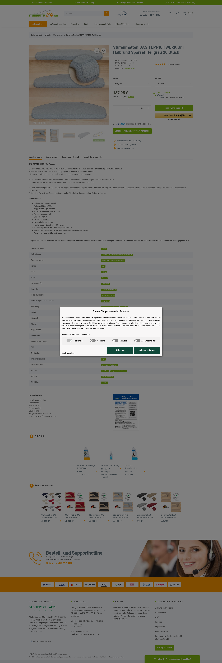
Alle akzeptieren (147, 350)
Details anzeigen (68, 353)
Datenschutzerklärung (70, 334)
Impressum (85, 334)
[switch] (69, 340)
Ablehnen (120, 350)
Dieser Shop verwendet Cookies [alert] (111, 311)
